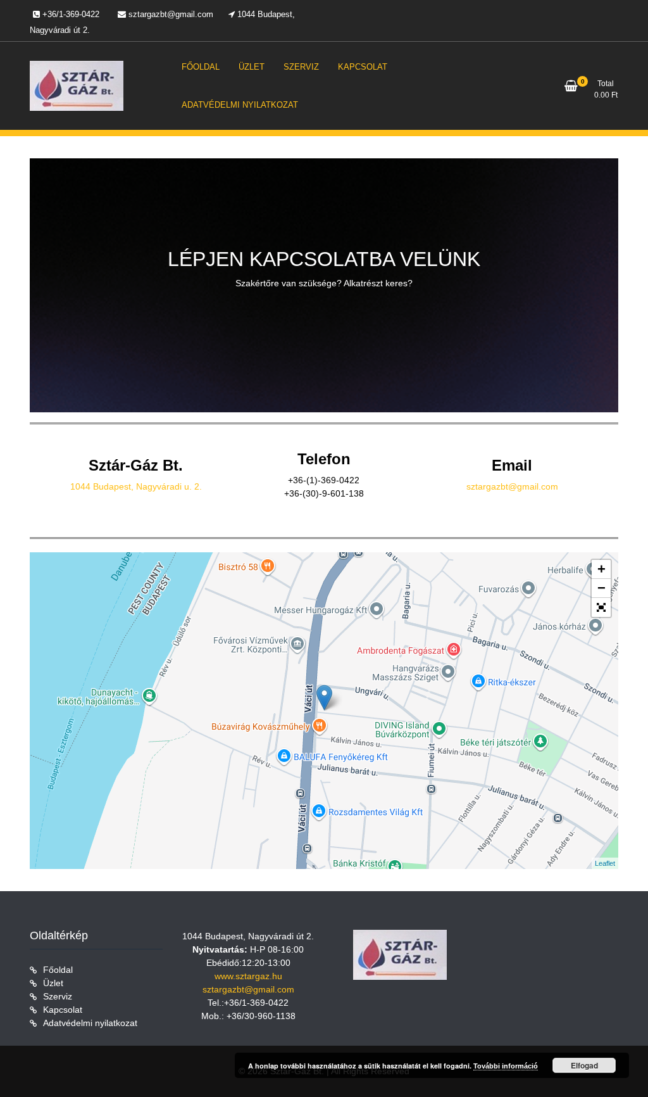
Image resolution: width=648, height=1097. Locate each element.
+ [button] (601, 569)
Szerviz (57, 996)
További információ (505, 1066)
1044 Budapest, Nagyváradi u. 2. (136, 486)
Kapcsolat (62, 1010)
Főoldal (58, 970)
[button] (601, 607)
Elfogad (584, 1065)
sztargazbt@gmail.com (512, 486)
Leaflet (605, 863)
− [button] (601, 588)
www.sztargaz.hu (248, 976)
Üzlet (53, 983)
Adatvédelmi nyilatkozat (90, 1023)
